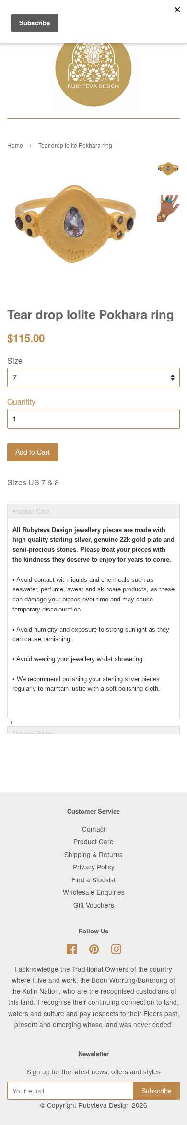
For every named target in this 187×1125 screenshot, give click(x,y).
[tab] (93, 503)
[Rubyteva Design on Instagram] (116, 950)
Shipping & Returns (93, 854)
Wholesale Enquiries (94, 892)
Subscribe (156, 1090)
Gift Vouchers (93, 905)
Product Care (93, 841)
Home (15, 145)
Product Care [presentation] (31, 510)
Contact (93, 829)
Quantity (21, 401)
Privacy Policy (94, 866)
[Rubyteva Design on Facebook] (71, 950)
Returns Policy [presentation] (33, 733)
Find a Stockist (93, 879)
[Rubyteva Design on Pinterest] (94, 950)
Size (15, 360)
